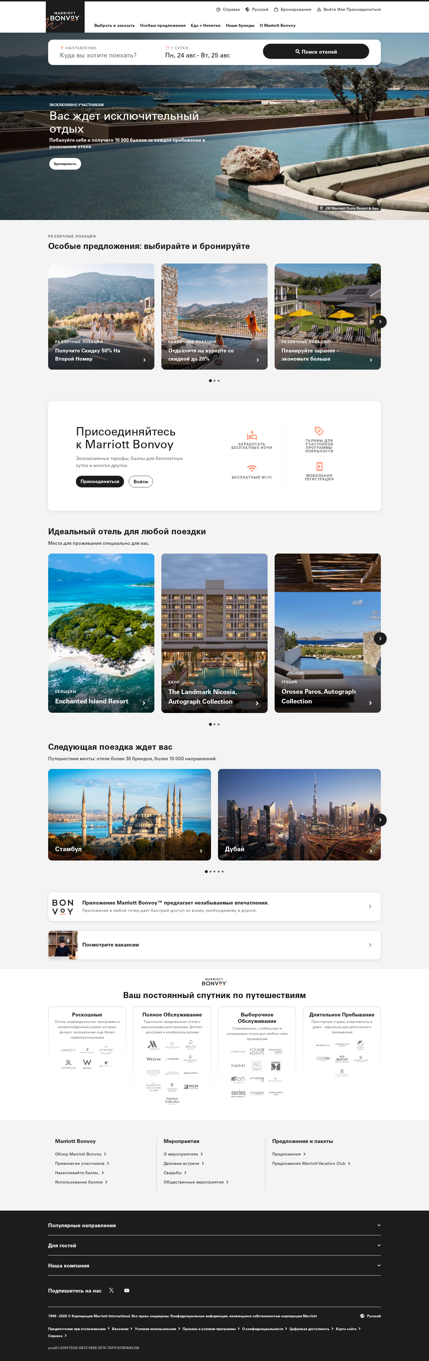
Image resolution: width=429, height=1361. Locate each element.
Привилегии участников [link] (79, 1163)
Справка (55, 1335)
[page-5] (223, 871)
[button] (257, 8)
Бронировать (67, 163)
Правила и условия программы (209, 1328)
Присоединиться (100, 481)
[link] (214, 906)
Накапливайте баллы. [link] (77, 1172)
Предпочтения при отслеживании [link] (77, 1329)
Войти (141, 481)
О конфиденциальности (262, 1328)
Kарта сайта (346, 1328)
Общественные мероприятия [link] (194, 1182)
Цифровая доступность (309, 1328)
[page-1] (210, 381)
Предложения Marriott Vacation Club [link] (309, 1163)
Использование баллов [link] (79, 1182)
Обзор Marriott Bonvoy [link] (78, 1154)
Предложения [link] (286, 1154)
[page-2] (214, 381)
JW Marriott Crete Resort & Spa (352, 208)
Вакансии (120, 1328)
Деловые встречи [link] (181, 1163)
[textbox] (109, 55)
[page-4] (218, 871)
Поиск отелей (319, 51)
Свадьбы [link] (173, 1172)
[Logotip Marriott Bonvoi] (214, 982)
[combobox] (109, 52)
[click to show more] (380, 321)
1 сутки (179, 47)
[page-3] (218, 381)
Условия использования (155, 1328)
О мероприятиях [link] (181, 1154)
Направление (81, 47)
